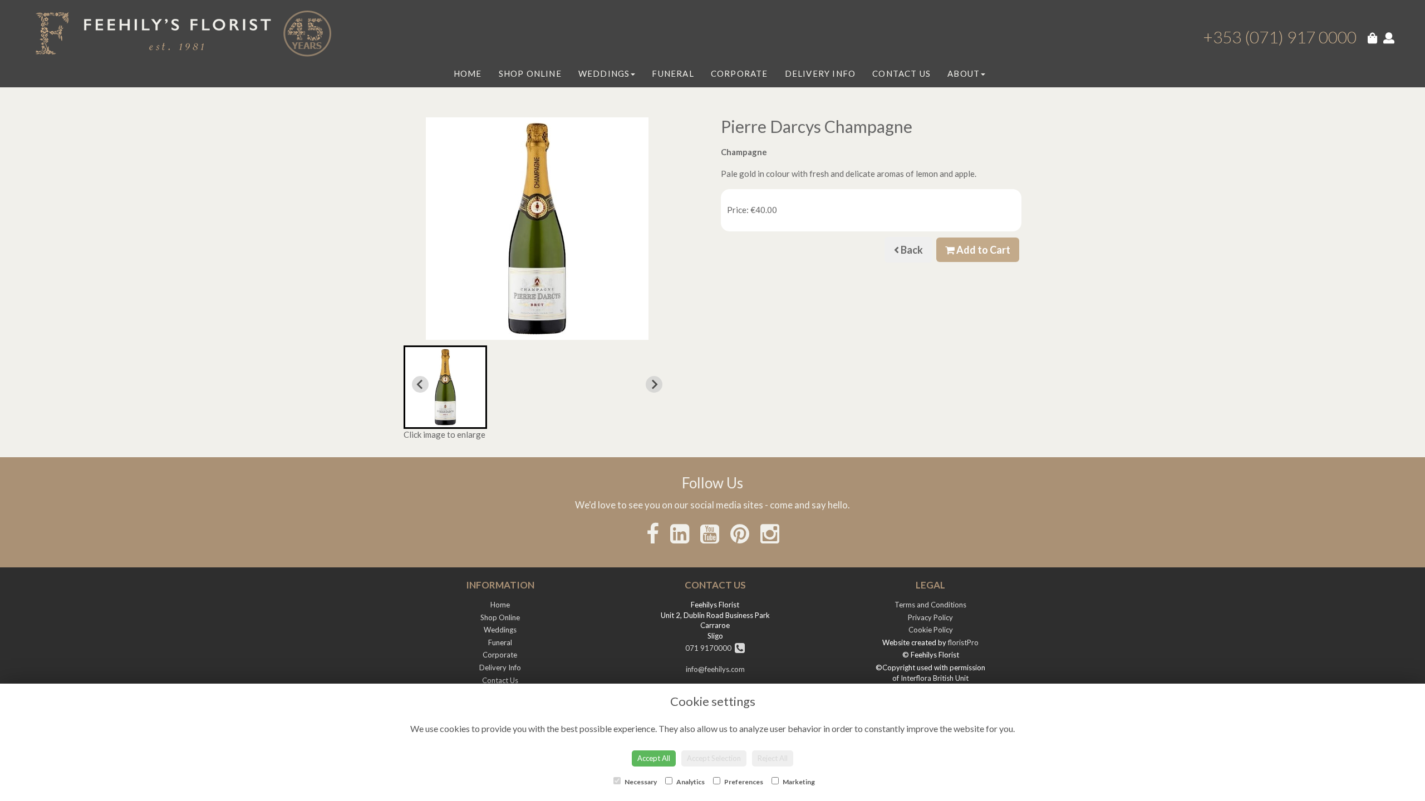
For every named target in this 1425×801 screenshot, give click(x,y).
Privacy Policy (930, 617)
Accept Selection (714, 758)
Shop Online (530, 73)
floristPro (963, 642)
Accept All (653, 758)
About (963, 73)
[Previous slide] (420, 384)
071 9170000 (710, 648)
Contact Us (901, 73)
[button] (445, 387)
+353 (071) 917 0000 (1280, 37)
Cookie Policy (930, 629)
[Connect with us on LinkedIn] (679, 533)
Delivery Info (820, 73)
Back (911, 250)
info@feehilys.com (715, 669)
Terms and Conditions (930, 604)
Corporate (739, 73)
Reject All (773, 758)
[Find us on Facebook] (652, 533)
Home (468, 73)
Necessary (640, 782)
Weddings (604, 73)
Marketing (798, 782)
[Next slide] (654, 384)
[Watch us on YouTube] (709, 533)
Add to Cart (982, 250)
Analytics (690, 782)
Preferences (743, 782)
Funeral (673, 73)
